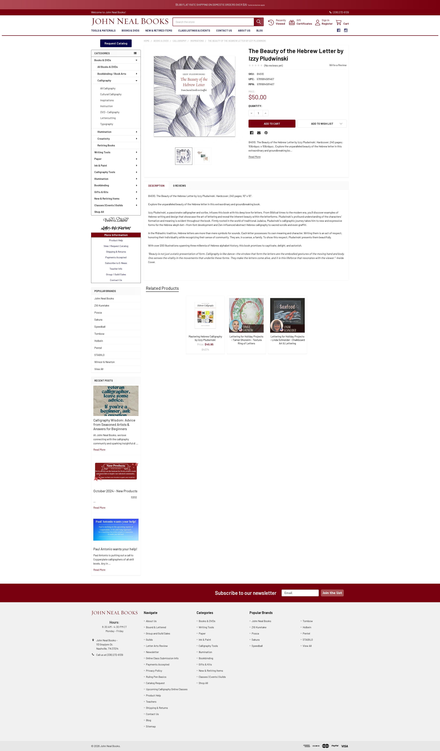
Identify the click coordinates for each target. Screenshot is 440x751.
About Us (244, 30)
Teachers (151, 701)
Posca (98, 312)
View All (98, 369)
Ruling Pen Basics (156, 676)
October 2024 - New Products (115, 491)
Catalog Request (155, 683)
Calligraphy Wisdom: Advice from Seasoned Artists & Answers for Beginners (114, 424)
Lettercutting (108, 117)
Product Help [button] (116, 240)
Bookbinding (101, 185)
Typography (106, 124)
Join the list (332, 593)
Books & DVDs (130, 30)
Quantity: (255, 105)
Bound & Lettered (156, 627)
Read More (255, 156)
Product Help (153, 695)
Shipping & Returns (157, 707)
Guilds (149, 639)
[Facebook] (339, 30)
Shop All (99, 211)
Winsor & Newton (104, 361)
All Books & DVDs (107, 66)
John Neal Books (104, 298)
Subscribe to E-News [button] (116, 263)
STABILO (99, 354)
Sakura (98, 319)
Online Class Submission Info (162, 658)
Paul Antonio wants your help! (115, 549)
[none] (195, 96)
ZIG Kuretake (101, 305)
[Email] (259, 133)
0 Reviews (179, 185)
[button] (116, 219)
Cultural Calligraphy (111, 94)
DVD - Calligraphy (109, 112)
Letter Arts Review (157, 645)
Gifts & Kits (101, 192)
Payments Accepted (157, 664)
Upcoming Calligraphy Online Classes (167, 689)
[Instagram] (346, 30)
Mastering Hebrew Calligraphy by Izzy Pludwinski (205, 338)
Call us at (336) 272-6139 (109, 654)
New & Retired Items (158, 30)
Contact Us (224, 30)
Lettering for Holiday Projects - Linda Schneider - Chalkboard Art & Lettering (287, 340)
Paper (98, 158)
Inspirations (107, 100)
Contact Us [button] (116, 280)
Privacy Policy (154, 670)
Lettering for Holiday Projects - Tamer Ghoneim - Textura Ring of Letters (246, 340)
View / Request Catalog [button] (116, 245)
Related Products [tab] (162, 288)
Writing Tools (102, 152)
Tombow (99, 333)
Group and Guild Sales (158, 633)
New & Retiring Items (106, 198)
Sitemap (151, 726)
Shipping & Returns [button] (116, 251)
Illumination (104, 131)
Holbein (98, 340)
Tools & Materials (103, 30)
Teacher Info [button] (116, 268)
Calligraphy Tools (104, 172)
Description (156, 185)
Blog (259, 30)
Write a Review (338, 65)
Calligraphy (104, 80)
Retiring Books (106, 145)
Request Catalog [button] (115, 43)
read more (99, 449)
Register (327, 23)
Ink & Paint (100, 165)
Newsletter (152, 652)
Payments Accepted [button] (115, 257)
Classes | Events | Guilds (108, 205)
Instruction (106, 106)
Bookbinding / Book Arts (111, 73)
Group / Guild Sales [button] (116, 274)
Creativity (103, 138)
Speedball (99, 326)
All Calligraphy (108, 88)
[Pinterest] (266, 133)
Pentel (98, 347)
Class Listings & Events (194, 30)
